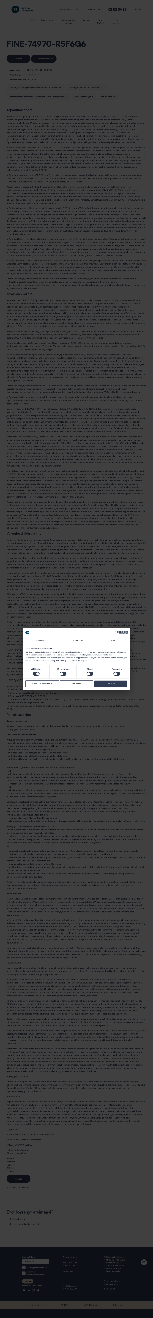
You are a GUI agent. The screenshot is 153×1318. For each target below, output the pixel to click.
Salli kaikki (111, 684)
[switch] (63, 674)
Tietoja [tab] (112, 640)
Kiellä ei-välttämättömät (42, 684)
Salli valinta (76, 684)
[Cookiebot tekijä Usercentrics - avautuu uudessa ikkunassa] (117, 632)
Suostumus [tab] (41, 640)
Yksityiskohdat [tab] (76, 640)
